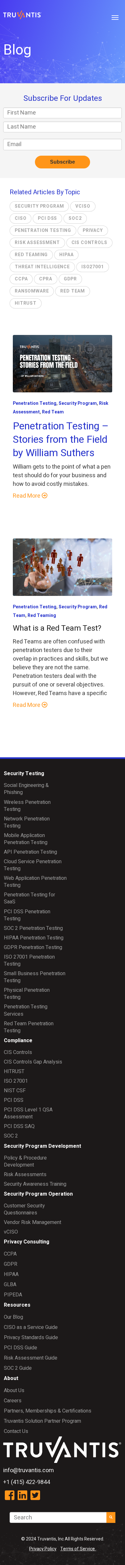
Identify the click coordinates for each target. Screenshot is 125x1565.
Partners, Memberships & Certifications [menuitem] (47, 1411)
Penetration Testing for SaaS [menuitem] (29, 898)
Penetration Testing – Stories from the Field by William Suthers (61, 439)
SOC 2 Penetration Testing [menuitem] (33, 928)
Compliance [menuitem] (18, 1040)
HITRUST (26, 303)
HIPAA (66, 254)
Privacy (93, 230)
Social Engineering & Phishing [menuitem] (26, 789)
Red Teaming (31, 254)
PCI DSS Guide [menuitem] (20, 1348)
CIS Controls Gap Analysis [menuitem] (33, 1062)
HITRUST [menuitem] (14, 1071)
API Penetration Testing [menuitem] (30, 852)
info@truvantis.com (28, 1470)
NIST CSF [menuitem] (15, 1090)
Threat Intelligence (42, 266)
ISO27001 (92, 266)
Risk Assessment (37, 242)
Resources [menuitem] (17, 1305)
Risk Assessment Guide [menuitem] (30, 1358)
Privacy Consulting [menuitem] (26, 1242)
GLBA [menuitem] (10, 1284)
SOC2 (75, 218)
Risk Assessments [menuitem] (25, 1174)
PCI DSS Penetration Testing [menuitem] (27, 915)
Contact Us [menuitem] (16, 1431)
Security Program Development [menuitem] (42, 1146)
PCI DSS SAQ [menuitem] (19, 1126)
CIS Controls (89, 242)
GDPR (70, 279)
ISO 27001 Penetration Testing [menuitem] (29, 960)
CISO (20, 218)
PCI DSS (47, 218)
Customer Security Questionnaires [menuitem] (24, 1209)
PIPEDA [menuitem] (13, 1295)
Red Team (72, 291)
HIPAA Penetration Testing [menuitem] (33, 938)
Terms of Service (78, 1549)
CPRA (45, 279)
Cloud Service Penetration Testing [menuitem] (33, 865)
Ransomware (32, 291)
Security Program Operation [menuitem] (38, 1194)
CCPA (21, 279)
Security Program (39, 206)
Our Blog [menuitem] (13, 1317)
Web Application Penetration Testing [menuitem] (35, 881)
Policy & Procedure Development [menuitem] (25, 1161)
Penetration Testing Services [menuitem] (25, 1010)
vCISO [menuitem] (11, 1232)
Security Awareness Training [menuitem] (35, 1184)
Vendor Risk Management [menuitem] (32, 1222)
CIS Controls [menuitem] (18, 1052)
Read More (27, 496)
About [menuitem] (11, 1378)
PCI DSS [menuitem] (13, 1100)
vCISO (82, 206)
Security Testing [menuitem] (24, 773)
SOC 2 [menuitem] (11, 1136)
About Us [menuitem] (14, 1390)
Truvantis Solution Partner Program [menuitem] (42, 1421)
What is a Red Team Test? (57, 628)
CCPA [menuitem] (10, 1254)
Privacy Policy (42, 1549)
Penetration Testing (43, 230)
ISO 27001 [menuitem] (16, 1081)
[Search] (110, 1517)
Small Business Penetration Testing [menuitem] (34, 977)
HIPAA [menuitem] (11, 1274)
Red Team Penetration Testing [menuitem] (29, 1027)
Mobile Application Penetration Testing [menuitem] (25, 839)
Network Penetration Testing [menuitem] (27, 822)
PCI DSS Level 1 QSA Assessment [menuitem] (28, 1113)
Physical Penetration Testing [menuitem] (27, 993)
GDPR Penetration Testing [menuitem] (33, 947)
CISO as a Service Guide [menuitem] (31, 1327)
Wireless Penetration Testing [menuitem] (27, 805)
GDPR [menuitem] (10, 1264)
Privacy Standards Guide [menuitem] (31, 1337)
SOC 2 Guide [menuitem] (18, 1368)
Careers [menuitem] (12, 1401)
